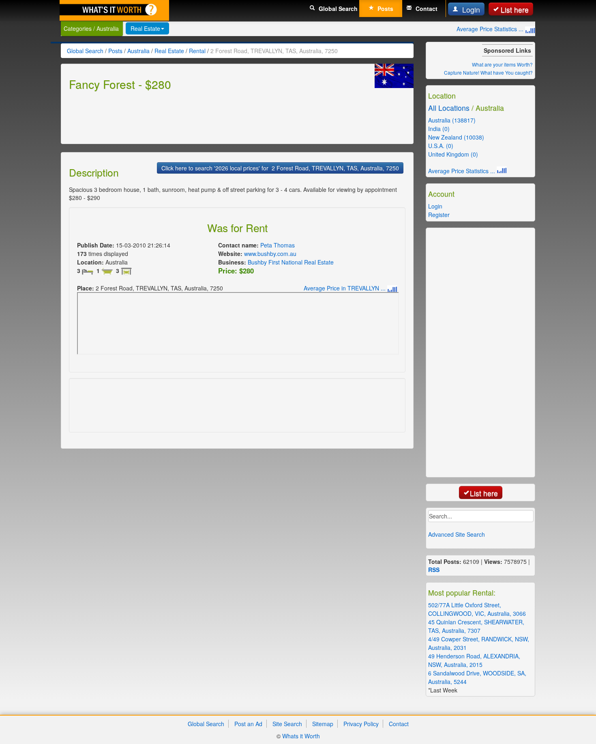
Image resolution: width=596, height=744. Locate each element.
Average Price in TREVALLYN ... (345, 288)
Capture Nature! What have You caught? (488, 72)
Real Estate (145, 28)
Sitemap (322, 724)
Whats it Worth (301, 736)
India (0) (439, 129)
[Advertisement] (216, 116)
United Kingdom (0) (453, 154)
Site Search (287, 724)
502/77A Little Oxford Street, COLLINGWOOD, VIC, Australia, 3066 (477, 609)
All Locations (449, 108)
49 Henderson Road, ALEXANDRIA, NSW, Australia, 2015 (474, 660)
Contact (425, 8)
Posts (384, 8)
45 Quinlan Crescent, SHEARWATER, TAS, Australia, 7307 (476, 626)
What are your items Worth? (502, 64)
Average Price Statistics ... (491, 29)
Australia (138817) (452, 120)
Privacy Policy (361, 724)
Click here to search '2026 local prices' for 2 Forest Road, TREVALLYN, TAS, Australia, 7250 (280, 168)
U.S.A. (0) (440, 146)
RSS (433, 570)
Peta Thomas (277, 245)
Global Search (337, 8)
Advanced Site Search (456, 534)
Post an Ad (248, 724)
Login (470, 9)
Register (439, 215)
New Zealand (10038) (456, 137)
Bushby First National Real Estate (291, 262)
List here (515, 9)
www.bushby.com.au (270, 253)
